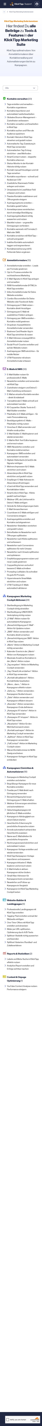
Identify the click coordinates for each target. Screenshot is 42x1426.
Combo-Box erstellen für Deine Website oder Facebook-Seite (21, 300)
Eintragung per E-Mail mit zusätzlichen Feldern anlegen (20, 313)
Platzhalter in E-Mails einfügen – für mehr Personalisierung (22, 415)
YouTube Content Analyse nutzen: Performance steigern (22, 988)
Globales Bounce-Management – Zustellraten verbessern (22, 119)
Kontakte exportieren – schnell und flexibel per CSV (22, 178)
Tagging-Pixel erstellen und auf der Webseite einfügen (22, 917)
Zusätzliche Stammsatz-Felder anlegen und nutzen (20, 185)
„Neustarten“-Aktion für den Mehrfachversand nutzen (19, 725)
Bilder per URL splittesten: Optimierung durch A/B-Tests (20, 930)
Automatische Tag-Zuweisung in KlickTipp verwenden (21, 145)
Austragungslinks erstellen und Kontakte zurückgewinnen (21, 521)
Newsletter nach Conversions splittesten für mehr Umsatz (20, 547)
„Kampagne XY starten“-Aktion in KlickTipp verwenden (21, 712)
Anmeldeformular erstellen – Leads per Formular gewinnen (22, 267)
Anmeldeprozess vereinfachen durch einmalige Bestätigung (20, 211)
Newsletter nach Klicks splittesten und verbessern (22, 540)
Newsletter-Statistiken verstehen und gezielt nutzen (22, 527)
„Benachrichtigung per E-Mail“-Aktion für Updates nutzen (20, 627)
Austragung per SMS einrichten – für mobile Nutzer (23, 353)
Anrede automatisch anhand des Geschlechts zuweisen (21, 831)
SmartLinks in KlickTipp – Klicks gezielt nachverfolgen (21, 494)
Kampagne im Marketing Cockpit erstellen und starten (21, 778)
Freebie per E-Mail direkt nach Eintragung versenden (20, 792)
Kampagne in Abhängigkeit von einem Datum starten (20, 818)
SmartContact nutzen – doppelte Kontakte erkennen (21, 158)
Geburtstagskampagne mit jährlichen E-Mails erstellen (19, 811)
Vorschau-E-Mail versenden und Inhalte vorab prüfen (21, 429)
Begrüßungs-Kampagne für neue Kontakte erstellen (21, 785)
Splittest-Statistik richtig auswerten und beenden (22, 937)
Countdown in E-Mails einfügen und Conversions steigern (22, 514)
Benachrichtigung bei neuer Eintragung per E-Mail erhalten (20, 798)
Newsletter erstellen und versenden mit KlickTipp (23, 383)
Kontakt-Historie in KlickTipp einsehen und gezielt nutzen (19, 138)
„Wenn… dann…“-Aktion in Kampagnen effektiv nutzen (19, 686)
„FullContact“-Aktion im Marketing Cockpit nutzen (22, 745)
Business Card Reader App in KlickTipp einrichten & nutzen (20, 333)
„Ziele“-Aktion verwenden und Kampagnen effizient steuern (20, 699)
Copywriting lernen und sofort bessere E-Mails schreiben (20, 567)
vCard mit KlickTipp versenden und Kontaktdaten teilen (22, 488)
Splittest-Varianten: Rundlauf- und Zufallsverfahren (22, 944)
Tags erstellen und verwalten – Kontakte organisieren (20, 106)
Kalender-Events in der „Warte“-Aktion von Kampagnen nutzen (21, 653)
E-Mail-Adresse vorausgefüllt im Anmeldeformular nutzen (21, 339)
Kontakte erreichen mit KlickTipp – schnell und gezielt (22, 237)
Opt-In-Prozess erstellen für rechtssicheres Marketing (19, 274)
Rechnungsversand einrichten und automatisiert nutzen (22, 844)
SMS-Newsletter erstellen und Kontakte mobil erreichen (20, 448)
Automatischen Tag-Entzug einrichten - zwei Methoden (19, 152)
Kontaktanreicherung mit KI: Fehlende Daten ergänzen (19, 250)
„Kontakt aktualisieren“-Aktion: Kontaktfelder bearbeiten (20, 679)
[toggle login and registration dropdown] (37, 4)
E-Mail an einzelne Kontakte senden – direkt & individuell (23, 396)
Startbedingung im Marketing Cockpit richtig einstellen (20, 607)
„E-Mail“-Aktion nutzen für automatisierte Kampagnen (19, 620)
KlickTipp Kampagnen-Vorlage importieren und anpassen (20, 857)
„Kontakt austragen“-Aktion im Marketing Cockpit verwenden (20, 732)
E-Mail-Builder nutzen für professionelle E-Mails (18, 376)
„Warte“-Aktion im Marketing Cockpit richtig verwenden (23, 646)
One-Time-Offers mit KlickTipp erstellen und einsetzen (20, 924)
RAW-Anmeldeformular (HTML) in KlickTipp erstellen (22, 287)
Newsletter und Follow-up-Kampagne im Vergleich (19, 884)
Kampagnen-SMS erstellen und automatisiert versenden (21, 455)
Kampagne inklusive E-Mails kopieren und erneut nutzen (19, 864)
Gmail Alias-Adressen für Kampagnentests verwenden (20, 877)
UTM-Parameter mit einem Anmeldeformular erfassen (19, 359)
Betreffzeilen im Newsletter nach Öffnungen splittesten (21, 534)
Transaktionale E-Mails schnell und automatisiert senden (22, 402)
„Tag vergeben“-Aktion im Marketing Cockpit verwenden (23, 666)
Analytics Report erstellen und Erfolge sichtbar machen (20, 967)
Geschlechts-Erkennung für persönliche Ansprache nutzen (20, 825)
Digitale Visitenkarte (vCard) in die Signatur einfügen (22, 461)
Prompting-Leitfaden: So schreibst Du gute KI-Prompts (22, 573)
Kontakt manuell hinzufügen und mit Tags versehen (22, 171)
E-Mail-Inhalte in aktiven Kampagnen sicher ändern (19, 871)
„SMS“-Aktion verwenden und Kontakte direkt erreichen (20, 633)
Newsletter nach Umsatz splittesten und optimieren (23, 553)
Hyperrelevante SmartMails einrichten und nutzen (19, 580)
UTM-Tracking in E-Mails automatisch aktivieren (18, 586)
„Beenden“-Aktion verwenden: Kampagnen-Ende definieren (20, 705)
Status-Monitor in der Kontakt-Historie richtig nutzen (20, 165)
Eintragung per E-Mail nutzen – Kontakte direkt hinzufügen (20, 307)
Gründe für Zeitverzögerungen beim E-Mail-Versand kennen (22, 507)
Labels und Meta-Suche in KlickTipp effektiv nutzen (23, 960)
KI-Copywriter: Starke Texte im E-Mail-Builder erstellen (21, 409)
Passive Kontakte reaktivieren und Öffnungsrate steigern (22, 198)
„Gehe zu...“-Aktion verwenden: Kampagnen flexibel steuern (20, 692)
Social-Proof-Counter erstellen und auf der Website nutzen (22, 346)
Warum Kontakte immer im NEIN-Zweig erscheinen (21, 751)
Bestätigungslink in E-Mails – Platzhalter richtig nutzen (19, 422)
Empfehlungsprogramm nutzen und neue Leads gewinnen (22, 560)
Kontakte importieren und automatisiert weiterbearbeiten (20, 112)
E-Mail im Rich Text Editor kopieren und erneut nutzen (22, 442)
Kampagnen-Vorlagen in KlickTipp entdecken (22, 758)
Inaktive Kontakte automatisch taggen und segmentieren (20, 244)
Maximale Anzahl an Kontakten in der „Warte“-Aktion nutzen (21, 659)
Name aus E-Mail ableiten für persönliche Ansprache (19, 838)
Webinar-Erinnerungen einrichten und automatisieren (22, 805)
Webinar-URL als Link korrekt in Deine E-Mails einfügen (21, 501)
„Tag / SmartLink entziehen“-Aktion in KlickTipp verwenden (22, 673)
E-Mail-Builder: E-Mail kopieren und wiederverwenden (22, 435)
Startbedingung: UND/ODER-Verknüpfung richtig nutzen (20, 613)
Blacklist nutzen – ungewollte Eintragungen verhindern (20, 224)
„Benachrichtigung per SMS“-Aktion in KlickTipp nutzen (23, 640)
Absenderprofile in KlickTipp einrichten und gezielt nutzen (20, 475)
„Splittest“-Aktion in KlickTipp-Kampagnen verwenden (20, 738)
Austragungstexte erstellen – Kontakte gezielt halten (20, 204)
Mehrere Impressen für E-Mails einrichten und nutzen (20, 468)
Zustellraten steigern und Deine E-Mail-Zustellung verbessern (22, 389)
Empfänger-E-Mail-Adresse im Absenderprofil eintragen (20, 481)
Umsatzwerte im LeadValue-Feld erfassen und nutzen (21, 191)
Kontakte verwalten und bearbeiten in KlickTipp (22, 125)
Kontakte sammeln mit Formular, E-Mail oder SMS (22, 231)
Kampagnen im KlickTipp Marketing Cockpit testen (22, 890)
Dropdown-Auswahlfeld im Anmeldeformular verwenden (20, 326)
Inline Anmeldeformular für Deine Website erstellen (21, 293)
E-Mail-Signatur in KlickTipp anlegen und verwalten (23, 280)
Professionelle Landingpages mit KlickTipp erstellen (21, 911)
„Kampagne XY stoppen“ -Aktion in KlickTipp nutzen (22, 719)
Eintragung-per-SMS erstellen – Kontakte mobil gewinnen (21, 320)
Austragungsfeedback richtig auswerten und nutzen (20, 217)
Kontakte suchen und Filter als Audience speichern (20, 132)
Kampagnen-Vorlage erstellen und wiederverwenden (22, 851)
